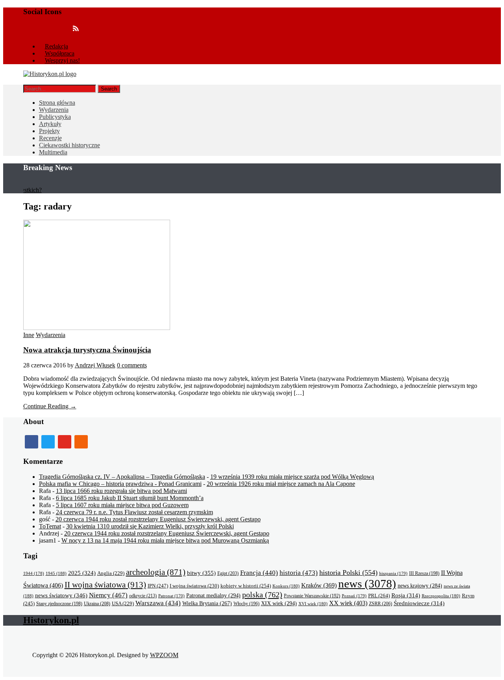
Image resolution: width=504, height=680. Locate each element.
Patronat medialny (213, 595)
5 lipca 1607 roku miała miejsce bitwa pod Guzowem (122, 505)
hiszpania (393, 573)
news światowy (61, 595)
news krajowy (420, 586)
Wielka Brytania (207, 603)
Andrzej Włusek (95, 365)
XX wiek (348, 603)
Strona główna (57, 102)
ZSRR (380, 603)
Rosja (405, 595)
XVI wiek (313, 603)
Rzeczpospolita (441, 595)
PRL (379, 595)
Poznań (354, 595)
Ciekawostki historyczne (69, 145)
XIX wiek (279, 603)
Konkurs (286, 586)
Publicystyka (55, 116)
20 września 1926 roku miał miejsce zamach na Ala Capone (281, 483)
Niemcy (108, 595)
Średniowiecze (419, 603)
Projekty (49, 131)
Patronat (171, 596)
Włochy (246, 603)
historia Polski (348, 572)
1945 (56, 573)
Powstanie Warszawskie (312, 595)
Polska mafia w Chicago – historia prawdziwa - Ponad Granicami (120, 483)
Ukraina (97, 603)
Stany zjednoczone (59, 603)
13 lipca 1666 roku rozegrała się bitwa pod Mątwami (121, 490)
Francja (259, 572)
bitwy (201, 572)
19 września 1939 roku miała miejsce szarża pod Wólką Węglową (292, 476)
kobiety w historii (245, 586)
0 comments (132, 365)
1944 (33, 573)
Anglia (110, 573)
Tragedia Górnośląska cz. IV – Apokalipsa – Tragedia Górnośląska (122, 476)
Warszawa (158, 603)
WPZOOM (164, 655)
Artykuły (50, 123)
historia (299, 572)
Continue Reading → (49, 406)
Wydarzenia (54, 109)
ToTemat (50, 526)
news (367, 583)
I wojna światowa (194, 586)
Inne (28, 335)
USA (123, 603)
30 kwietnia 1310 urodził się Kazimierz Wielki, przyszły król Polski (150, 526)
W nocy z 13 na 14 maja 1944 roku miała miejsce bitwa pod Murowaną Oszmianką (165, 540)
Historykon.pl (51, 620)
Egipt (228, 573)
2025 (82, 573)
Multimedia (53, 152)
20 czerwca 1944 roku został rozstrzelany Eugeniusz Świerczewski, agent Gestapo (158, 519)
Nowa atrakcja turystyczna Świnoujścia (87, 350)
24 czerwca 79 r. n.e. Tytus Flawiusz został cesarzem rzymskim (134, 512)
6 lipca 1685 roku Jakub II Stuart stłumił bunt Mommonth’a (130, 498)
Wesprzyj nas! (62, 60)
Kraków (319, 585)
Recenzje (50, 138)
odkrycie (143, 595)
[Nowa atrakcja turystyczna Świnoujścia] (96, 327)
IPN (158, 586)
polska (262, 594)
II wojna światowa (105, 584)
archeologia (155, 572)
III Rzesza (424, 573)
